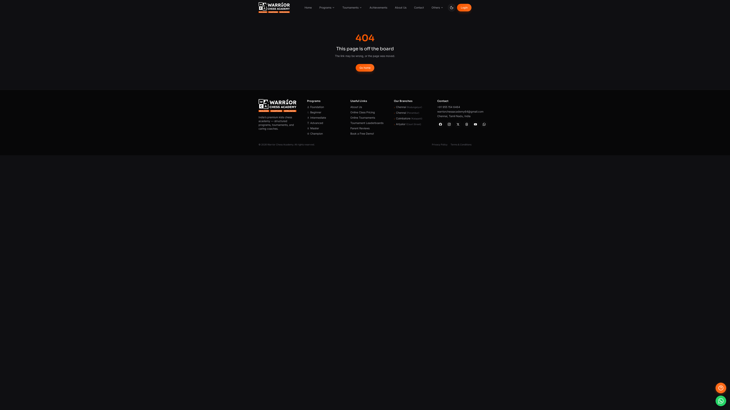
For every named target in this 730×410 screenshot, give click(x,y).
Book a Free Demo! (362, 133)
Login (464, 7)
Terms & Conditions (461, 144)
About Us (400, 7)
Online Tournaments (362, 117)
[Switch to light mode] (451, 7)
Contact (419, 7)
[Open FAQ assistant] (721, 388)
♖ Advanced (315, 123)
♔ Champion (315, 133)
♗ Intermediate (316, 117)
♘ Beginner (314, 112)
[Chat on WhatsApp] (721, 401)
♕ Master (313, 128)
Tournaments (350, 7)
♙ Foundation (315, 107)
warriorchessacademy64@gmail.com (454, 111)
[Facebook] (440, 124)
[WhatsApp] (484, 124)
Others (436, 7)
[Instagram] (449, 124)
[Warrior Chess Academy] (274, 7)
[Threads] (466, 124)
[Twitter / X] (458, 124)
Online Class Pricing (362, 112)
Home (308, 7)
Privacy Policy (440, 144)
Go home (365, 67)
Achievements (378, 7)
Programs (325, 7)
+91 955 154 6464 (448, 107)
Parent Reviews (360, 128)
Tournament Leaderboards (366, 123)
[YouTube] (475, 124)
